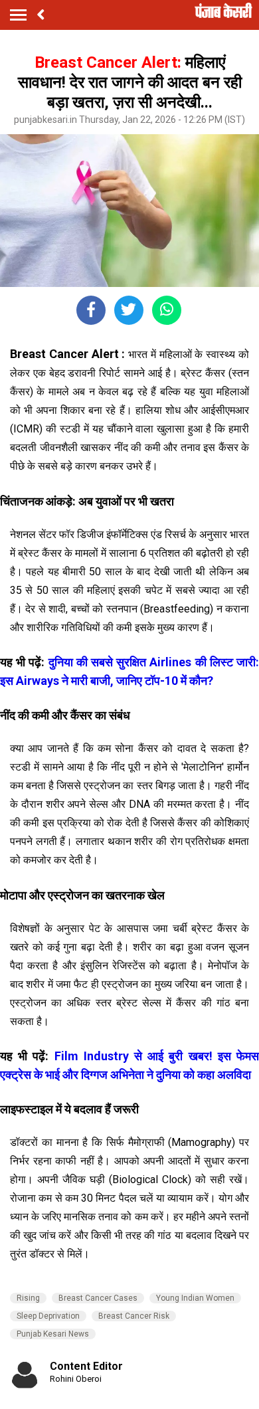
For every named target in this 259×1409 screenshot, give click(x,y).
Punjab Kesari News (53, 1334)
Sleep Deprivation (48, 1316)
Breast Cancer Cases (97, 1298)
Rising (28, 1298)
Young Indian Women (195, 1298)
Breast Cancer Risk (133, 1316)
